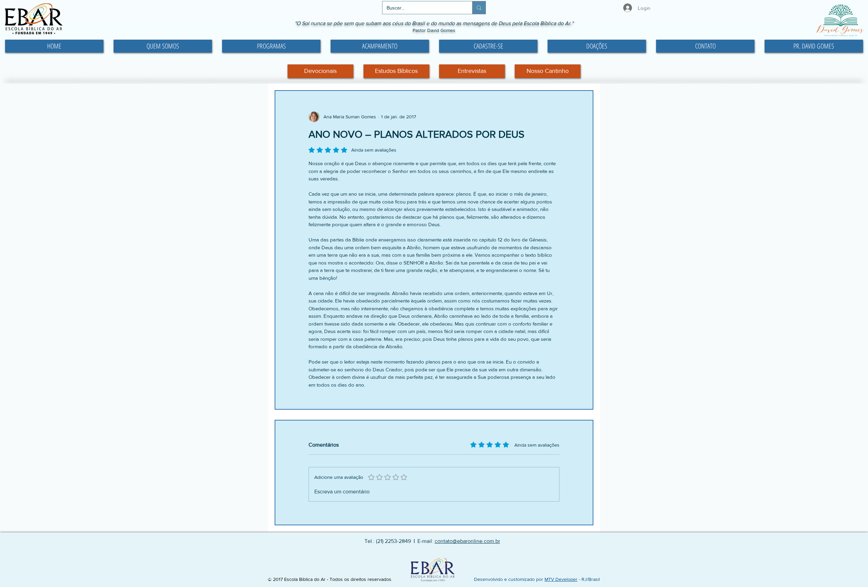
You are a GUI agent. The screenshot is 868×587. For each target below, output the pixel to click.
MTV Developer (561, 579)
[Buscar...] (479, 7)
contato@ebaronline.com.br (467, 541)
